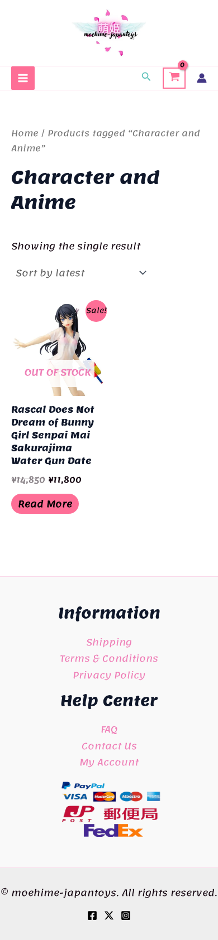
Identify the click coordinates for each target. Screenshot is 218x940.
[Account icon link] (202, 78)
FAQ (109, 729)
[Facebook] (92, 915)
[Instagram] (126, 915)
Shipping (109, 642)
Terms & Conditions (109, 658)
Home (25, 133)
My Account (109, 762)
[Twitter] (109, 915)
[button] (146, 78)
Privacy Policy (109, 675)
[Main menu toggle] (23, 78)
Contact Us (109, 746)
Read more (45, 504)
